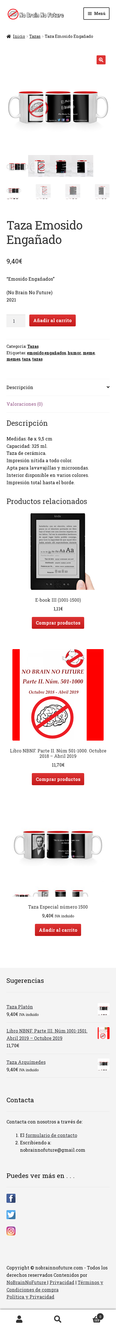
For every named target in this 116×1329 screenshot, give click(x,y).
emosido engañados (46, 352)
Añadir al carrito (52, 320)
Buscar (58, 1319)
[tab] (58, 387)
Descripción (19, 387)
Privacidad (62, 1282)
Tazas (35, 36)
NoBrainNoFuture (26, 1282)
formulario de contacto (51, 1135)
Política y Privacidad (30, 1297)
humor (74, 352)
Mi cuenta (19, 1319)
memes (13, 359)
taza (26, 359)
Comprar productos (58, 623)
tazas (37, 359)
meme (89, 352)
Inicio (19, 36)
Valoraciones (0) (24, 404)
